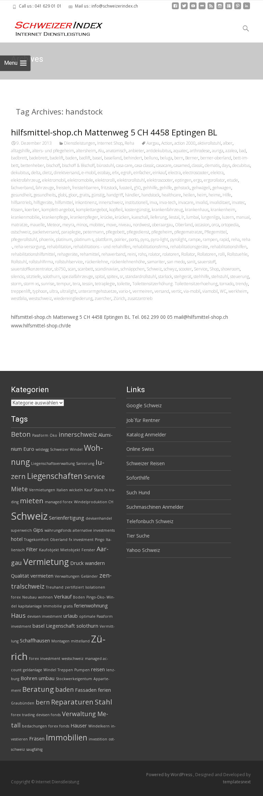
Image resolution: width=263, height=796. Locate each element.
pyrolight (178, 239)
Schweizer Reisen (145, 463)
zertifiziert (74, 587)
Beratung (38, 689)
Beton (21, 434)
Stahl (103, 702)
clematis (212, 165)
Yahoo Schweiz (143, 550)
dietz (47, 173)
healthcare (171, 195)
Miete (19, 489)
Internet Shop (110, 143)
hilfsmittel (64, 202)
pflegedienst (138, 232)
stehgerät (182, 276)
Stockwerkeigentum (74, 678)
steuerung (239, 276)
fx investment (81, 539)
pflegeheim (161, 232)
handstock (150, 195)
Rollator (188, 254)
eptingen (183, 180)
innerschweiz (111, 202)
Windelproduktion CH (93, 501)
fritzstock (109, 188)
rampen (210, 239)
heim (201, 195)
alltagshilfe (20, 151)
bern (178, 158)
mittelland (80, 641)
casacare (164, 165)
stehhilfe (201, 276)
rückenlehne (96, 262)
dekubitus (20, 173)
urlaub (70, 615)
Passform (40, 435)
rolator (154, 254)
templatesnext (237, 782)
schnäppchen (133, 269)
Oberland (184, 225)
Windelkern (99, 726)
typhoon (40, 291)
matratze (19, 225)
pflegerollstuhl (24, 239)
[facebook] (175, 8)
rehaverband (113, 254)
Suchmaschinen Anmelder (155, 507)
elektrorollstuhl (131, 180)
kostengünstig (137, 210)
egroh (126, 173)
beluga (166, 158)
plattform (104, 239)
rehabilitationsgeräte (189, 247)
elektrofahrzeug (25, 180)
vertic (176, 291)
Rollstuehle (237, 254)
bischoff (53, 165)
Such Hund (138, 492)
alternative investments (94, 530)
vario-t (124, 291)
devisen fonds (48, 714)
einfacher (142, 173)
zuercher (103, 298)
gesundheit (21, 195)
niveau (124, 225)
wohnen (45, 597)
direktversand (66, 173)
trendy (242, 284)
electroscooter (196, 173)
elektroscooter (160, 180)
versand (161, 291)
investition (98, 739)
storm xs (31, 284)
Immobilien (66, 737)
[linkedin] (246, 8)
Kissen (17, 210)
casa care (124, 165)
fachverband (22, 188)
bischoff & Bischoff (78, 165)
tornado (227, 284)
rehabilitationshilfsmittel (33, 254)
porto (133, 239)
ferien (104, 689)
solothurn (51, 276)
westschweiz (40, 298)
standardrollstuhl (140, 276)
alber (228, 143)
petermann (93, 232)
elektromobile (80, 180)
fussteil (125, 188)
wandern (95, 562)
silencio (17, 276)
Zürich (119, 298)
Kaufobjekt (49, 549)
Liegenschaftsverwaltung (53, 463)
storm (16, 284)
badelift (56, 158)
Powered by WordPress (169, 774)
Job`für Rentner (143, 420)
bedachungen (34, 726)
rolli (221, 254)
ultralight (68, 291)
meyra (68, 225)
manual (243, 217)
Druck (77, 562)
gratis (84, 195)
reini (131, 254)
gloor (72, 195)
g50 (137, 188)
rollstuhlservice (69, 262)
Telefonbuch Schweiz (149, 521)
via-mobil (192, 291)
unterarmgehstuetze (97, 291)
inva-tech (167, 202)
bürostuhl (105, 165)
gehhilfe (150, 188)
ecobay (104, 173)
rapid (224, 239)
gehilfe (166, 188)
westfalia (19, 298)
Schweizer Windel (66, 449)
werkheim (237, 291)
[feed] (211, 8)
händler (132, 195)
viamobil (210, 291)
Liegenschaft (60, 625)
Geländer (89, 576)
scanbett (85, 269)
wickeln (76, 489)
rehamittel (89, 254)
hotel (17, 538)
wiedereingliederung (73, 298)
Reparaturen (72, 702)
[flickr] (202, 8)
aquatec (180, 151)
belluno (151, 158)
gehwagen (221, 188)
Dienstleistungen (79, 143)
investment (21, 626)
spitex (112, 276)
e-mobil (89, 173)
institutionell (136, 202)
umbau (46, 678)
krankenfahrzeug (167, 210)
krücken (122, 217)
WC (223, 291)
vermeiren (142, 291)
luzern (228, 217)
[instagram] (219, 8)
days (226, 165)
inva (153, 202)
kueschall (140, 217)
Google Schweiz (144, 405)
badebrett (38, 158)
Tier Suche (138, 535)
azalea (231, 151)
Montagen (60, 641)
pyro (144, 239)
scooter (185, 269)
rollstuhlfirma (41, 262)
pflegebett (115, 232)
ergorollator (214, 180)
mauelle (37, 225)
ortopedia (230, 225)
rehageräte (67, 254)
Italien (62, 489)
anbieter (136, 151)
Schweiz (154, 269)
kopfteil (116, 210)
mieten (31, 500)
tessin (87, 284)
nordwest (141, 225)
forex (16, 597)
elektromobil (53, 180)
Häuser (79, 725)
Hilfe (227, 195)
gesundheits (45, 195)
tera (76, 284)
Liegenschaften (55, 475)
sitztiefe (33, 276)
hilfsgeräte (43, 202)
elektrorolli (105, 180)
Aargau (153, 143)
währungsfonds (58, 530)
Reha (129, 143)
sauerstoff (206, 262)
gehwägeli (201, 188)
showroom (230, 269)
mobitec (96, 225)
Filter (32, 549)
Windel (49, 669)
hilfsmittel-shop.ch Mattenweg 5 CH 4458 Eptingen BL (114, 132)
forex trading (23, 714)
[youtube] (193, 8)
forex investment (44, 658)
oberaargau (162, 225)
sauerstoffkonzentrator (31, 269)
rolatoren (170, 254)
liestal (174, 217)
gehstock (182, 188)
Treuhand (54, 587)
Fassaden (86, 689)
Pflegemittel (215, 232)
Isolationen (95, 587)
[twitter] (184, 8)
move (111, 225)
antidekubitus (158, 151)
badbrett (19, 158)
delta (35, 173)
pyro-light (159, 239)
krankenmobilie (25, 217)
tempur (64, 284)
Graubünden (22, 703)
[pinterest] (237, 8)
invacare (185, 202)
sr (121, 276)
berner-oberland (215, 158)
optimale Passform (96, 616)
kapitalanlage (30, 606)
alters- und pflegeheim (53, 151)
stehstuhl (219, 276)
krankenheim (223, 210)
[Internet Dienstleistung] (53, 26)
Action (166, 143)
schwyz (170, 269)
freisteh (63, 188)
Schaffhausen (35, 640)
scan (72, 269)
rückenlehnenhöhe (127, 262)
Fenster (88, 549)
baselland (113, 158)
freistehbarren (85, 188)
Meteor (53, 225)
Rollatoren (206, 254)
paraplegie (71, 232)
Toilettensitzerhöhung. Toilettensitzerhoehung (174, 284)
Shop (214, 269)
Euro (28, 448)
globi (62, 195)
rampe (194, 239)
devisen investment (44, 616)
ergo (197, 180)
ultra (53, 291)
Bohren (29, 678)
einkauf (159, 173)
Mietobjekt (70, 549)
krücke (106, 217)
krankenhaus (197, 210)
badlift (84, 158)
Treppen (65, 669)
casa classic (144, 165)
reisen (98, 669)
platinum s (83, 239)
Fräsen (37, 738)
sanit (191, 262)
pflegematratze (188, 232)
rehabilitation (59, 247)
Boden (79, 597)
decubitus (241, 165)
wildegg (42, 449)
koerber (32, 210)
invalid (202, 202)
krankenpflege (55, 217)
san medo (176, 262)
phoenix (46, 239)
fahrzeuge (45, 188)
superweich (21, 530)
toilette (123, 284)
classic (197, 165)
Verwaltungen (67, 576)
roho (142, 254)
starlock (165, 276)
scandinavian (106, 269)
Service (201, 269)
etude (232, 180)
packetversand (46, 232)
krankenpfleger (84, 217)
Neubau (29, 597)
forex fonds (58, 726)
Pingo (99, 539)
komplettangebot (91, 210)
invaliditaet (220, 202)
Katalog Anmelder (146, 434)
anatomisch (116, 151)
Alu (101, 151)
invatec (238, 202)
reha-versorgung (29, 247)
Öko (53, 435)
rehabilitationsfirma (150, 247)
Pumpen (82, 669)
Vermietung (46, 561)
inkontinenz (86, 202)
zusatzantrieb (139, 298)
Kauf (88, 489)
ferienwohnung (91, 605)
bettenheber (32, 165)
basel (97, 158)
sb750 (60, 269)
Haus (18, 615)
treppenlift (20, 291)
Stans (98, 489)
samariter (156, 262)
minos (81, 225)
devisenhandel (99, 518)
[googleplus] (228, 8)
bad (242, 151)
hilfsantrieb (21, 202)
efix (115, 173)
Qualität (20, 575)
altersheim (86, 151)
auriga (217, 151)
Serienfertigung (66, 517)
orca (215, 225)
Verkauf (63, 596)
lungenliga (210, 217)
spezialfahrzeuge (77, 276)
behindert (133, 158)
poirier (120, 239)
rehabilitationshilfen (228, 247)
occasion (202, 225)
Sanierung (85, 463)
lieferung (158, 217)
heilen (189, 195)
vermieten (41, 575)
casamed (182, 165)
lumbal (192, 217)
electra (174, 173)
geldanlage (32, 669)
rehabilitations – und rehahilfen (101, 247)
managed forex (59, 501)
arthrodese (200, 151)
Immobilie (52, 606)
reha (235, 239)
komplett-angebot (57, 210)
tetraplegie (105, 284)
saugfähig (34, 749)
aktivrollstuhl (209, 143)
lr (182, 217)
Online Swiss (140, 449)
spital (100, 276)
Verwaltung (79, 714)
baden (71, 158)
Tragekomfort (36, 539)
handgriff (115, 195)
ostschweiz (20, 232)
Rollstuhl (19, 262)
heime (215, 195)
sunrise (47, 284)
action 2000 (185, 143)
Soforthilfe (138, 477)
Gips (38, 529)
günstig (97, 195)
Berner (191, 158)
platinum (64, 239)
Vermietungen (42, 489)
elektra (217, 173)
